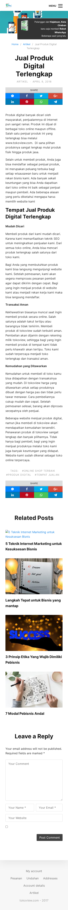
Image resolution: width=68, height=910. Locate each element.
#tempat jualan (47, 474)
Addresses (50, 878)
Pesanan (16, 878)
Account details (34, 885)
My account (34, 871)
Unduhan (32, 878)
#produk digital (18, 474)
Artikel (22, 81)
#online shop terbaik (38, 470)
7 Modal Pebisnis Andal (24, 713)
